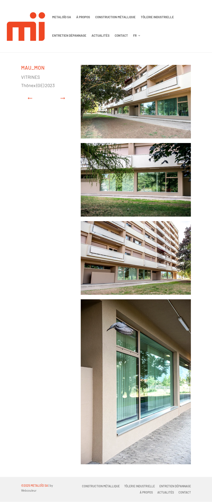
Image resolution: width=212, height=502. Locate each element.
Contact (121, 35)
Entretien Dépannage (69, 35)
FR (135, 35)
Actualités (101, 35)
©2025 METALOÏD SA (34, 485)
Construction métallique (115, 17)
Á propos (83, 17)
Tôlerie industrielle (157, 17)
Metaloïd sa (61, 17)
